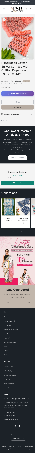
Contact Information (10, 375)
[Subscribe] (29, 302)
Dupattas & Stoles (9, 338)
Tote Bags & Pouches (10, 342)
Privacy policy (19, 446)
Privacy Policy (8, 379)
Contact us (7, 355)
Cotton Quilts (8, 220)
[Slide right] (22, 232)
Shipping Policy (8, 367)
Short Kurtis (7, 325)
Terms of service (29, 446)
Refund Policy (8, 371)
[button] (4, 9)
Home (5, 317)
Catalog (6, 351)
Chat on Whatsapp (17, 158)
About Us (6, 388)
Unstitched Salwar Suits (23, 220)
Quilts (5, 346)
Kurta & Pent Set (8, 334)
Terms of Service (9, 383)
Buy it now (17, 107)
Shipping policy (8, 449)
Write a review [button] (17, 183)
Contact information (19, 449)
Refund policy (29, 449)
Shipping (11, 83)
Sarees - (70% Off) (9, 321)
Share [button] (5, 120)
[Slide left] (13, 232)
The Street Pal (10, 446)
